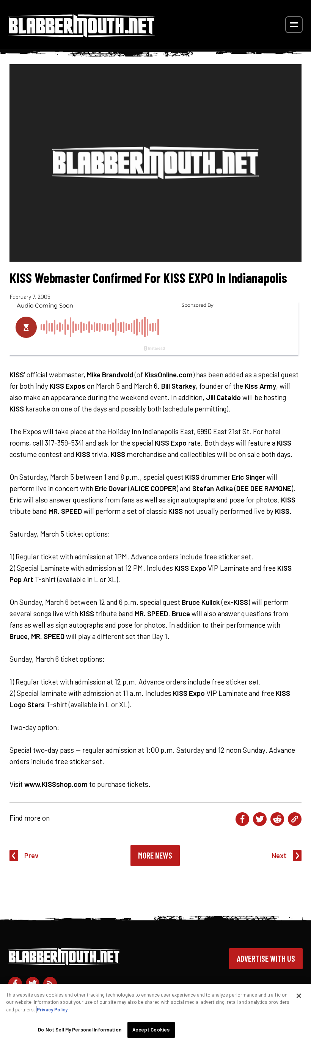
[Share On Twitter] (260, 819)
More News (155, 855)
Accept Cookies (151, 1030)
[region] (155, 1014)
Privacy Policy (52, 1009)
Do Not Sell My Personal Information (79, 1030)
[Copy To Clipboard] (295, 819)
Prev (31, 855)
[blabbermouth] (81, 34)
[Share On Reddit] (277, 819)
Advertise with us (266, 958)
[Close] (299, 995)
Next (279, 855)
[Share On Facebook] (242, 819)
